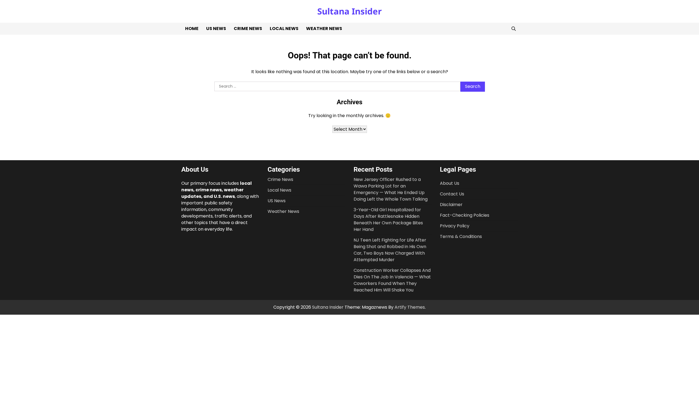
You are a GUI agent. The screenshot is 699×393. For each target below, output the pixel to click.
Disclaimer (451, 204)
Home (192, 28)
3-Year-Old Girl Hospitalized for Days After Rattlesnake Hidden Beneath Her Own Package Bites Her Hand (388, 220)
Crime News (248, 28)
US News (216, 28)
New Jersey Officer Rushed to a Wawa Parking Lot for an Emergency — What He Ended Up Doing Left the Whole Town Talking (391, 189)
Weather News (324, 28)
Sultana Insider (349, 11)
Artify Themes (410, 307)
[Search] (514, 29)
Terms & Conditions (461, 236)
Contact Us (452, 194)
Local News (284, 28)
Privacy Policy (454, 226)
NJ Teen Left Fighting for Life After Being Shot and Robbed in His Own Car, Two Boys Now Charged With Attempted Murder (390, 250)
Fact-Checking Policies (464, 215)
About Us (449, 183)
